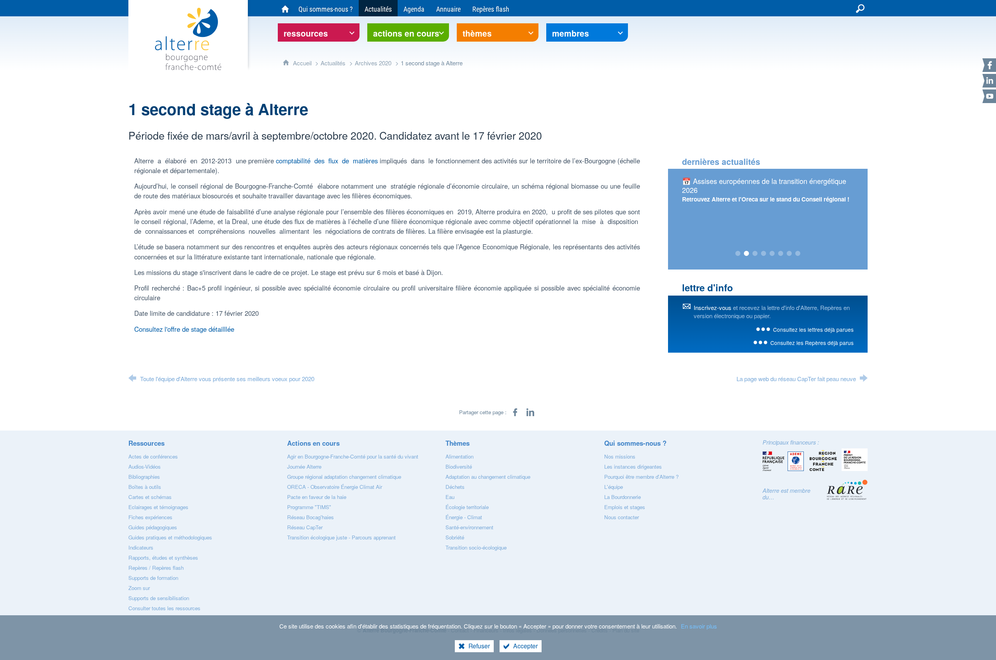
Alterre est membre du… (786, 494)
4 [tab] (764, 253)
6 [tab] (781, 253)
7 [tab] (789, 253)
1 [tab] (738, 253)
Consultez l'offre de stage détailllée (184, 329)
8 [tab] (798, 253)
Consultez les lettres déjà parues (813, 329)
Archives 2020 (373, 63)
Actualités (333, 63)
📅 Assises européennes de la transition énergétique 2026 (764, 185)
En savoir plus (699, 626)
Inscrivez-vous (712, 307)
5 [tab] (772, 253)
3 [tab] (755, 253)
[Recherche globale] (860, 8)
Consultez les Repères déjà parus (812, 343)
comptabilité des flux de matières (327, 160)
